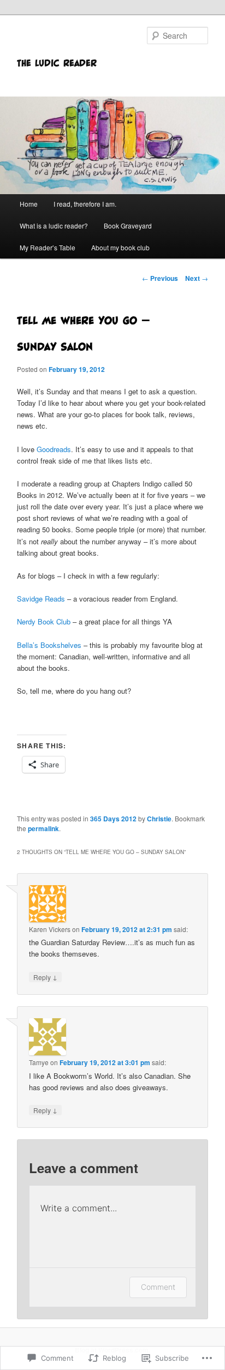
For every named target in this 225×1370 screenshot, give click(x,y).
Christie (159, 819)
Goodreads (54, 449)
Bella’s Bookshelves (49, 645)
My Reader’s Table (47, 247)
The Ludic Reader (57, 62)
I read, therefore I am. (85, 203)
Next (196, 278)
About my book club (120, 247)
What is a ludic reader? (54, 225)
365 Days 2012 (113, 819)
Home (29, 203)
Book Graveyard (128, 225)
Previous (160, 278)
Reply (45, 977)
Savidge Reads (41, 598)
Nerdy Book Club (43, 621)
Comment (158, 1286)
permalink (43, 828)
